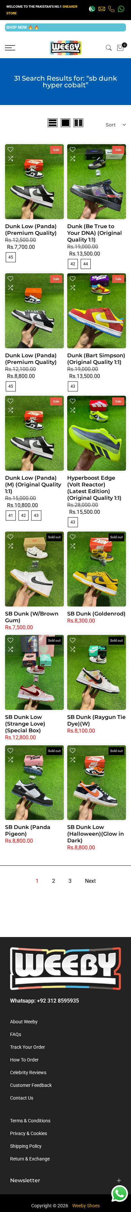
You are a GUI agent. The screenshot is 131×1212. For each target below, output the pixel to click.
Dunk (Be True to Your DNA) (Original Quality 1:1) (94, 233)
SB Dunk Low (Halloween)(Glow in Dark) (95, 834)
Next (90, 881)
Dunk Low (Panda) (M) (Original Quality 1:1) (33, 484)
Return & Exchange (30, 1158)
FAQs (15, 1034)
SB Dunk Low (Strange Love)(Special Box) (25, 724)
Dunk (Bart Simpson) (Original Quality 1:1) (96, 358)
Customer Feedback (31, 1085)
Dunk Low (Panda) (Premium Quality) (31, 229)
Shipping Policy (26, 1146)
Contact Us (21, 1098)
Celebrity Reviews (28, 1072)
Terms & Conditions (30, 1120)
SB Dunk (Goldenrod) (96, 614)
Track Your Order (27, 1047)
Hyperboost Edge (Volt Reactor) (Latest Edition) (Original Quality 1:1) (94, 488)
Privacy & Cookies (28, 1133)
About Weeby (24, 1021)
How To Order (24, 1059)
